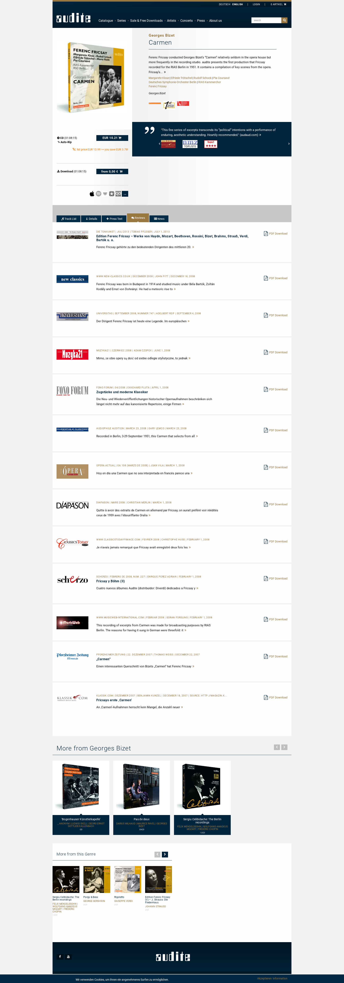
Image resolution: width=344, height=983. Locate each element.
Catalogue (106, 21)
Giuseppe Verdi (123, 901)
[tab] (68, 218)
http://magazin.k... (214, 695)
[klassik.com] (72, 697)
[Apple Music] (92, 193)
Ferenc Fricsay (158, 86)
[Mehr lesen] (193, 247)
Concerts (186, 21)
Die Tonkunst (105, 231)
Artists (171, 21)
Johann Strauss (155, 906)
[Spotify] (99, 193)
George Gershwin (94, 901)
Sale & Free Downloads (146, 21)
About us (215, 21)
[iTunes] (112, 193)
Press (201, 21)
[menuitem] (105, 21)
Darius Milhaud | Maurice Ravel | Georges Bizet (141, 825)
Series (121, 21)
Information (280, 978)
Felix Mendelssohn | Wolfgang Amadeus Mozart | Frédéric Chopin (202, 828)
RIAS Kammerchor (209, 82)
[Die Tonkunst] (72, 234)
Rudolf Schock (202, 78)
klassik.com (105, 695)
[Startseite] (73, 17)
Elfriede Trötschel (181, 78)
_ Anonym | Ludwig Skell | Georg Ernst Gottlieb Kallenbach (81, 825)
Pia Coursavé (221, 78)
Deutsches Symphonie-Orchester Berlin (172, 82)
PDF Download (278, 233)
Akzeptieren (264, 978)
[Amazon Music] (105, 193)
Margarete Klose (159, 78)
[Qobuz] (118, 193)
